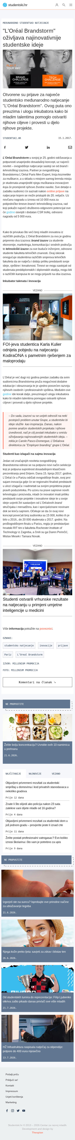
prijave (56, 191)
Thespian (37, 1132)
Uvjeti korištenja (14, 1096)
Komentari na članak (35, 682)
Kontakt (10, 1085)
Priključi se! (12, 1080)
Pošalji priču (12, 1074)
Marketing (11, 1102)
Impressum (12, 1091)
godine (10, 212)
